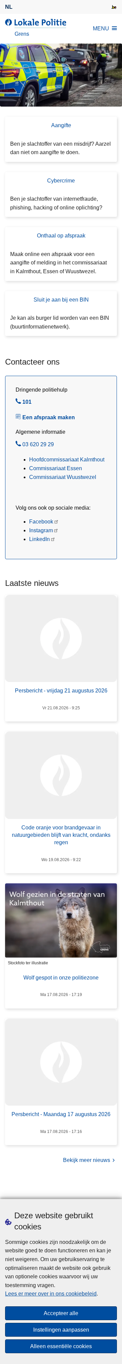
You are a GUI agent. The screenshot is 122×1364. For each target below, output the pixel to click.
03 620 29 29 (38, 445)
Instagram (41, 530)
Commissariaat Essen (55, 468)
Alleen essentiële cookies (61, 1346)
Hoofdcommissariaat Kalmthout (66, 459)
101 (27, 402)
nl (9, 7)
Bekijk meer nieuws (86, 1160)
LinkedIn (39, 539)
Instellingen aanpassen (61, 1330)
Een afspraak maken (48, 417)
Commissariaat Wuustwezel (62, 477)
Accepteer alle (61, 1313)
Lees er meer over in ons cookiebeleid (51, 1294)
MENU (101, 28)
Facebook (41, 521)
